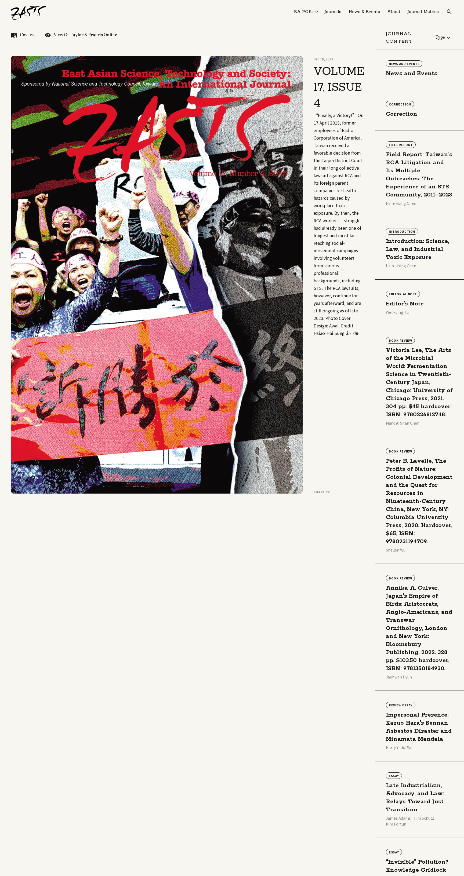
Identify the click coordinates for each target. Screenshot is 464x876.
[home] (28, 13)
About (393, 11)
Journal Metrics (423, 11)
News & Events (364, 11)
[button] (306, 12)
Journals (333, 11)
